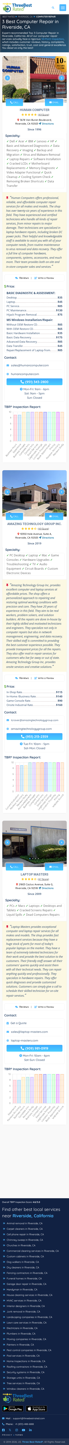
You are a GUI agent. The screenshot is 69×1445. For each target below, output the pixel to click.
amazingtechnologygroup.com (31, 729)
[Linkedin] (30, 1430)
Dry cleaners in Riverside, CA (22, 1267)
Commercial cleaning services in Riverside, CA (32, 1250)
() (43, 114)
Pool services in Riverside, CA (23, 1355)
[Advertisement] (34, 1163)
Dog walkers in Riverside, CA (22, 1262)
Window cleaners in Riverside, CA (25, 1388)
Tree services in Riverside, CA (23, 1383)
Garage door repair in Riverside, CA (26, 1284)
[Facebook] (3, 1430)
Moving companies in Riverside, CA (26, 1339)
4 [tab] (38, 94)
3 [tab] (35, 94)
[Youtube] (23, 1430)
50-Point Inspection (52, 39)
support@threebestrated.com (29, 1418)
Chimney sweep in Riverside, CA (24, 1239)
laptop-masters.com (24, 1040)
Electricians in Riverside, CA (22, 1328)
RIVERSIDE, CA (25, 16)
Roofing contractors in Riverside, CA (26, 1366)
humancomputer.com (25, 374)
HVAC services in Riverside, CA (23, 1300)
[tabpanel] (34, 79)
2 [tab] (32, 94)
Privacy (7, 1435)
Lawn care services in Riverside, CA (26, 1322)
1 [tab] (29, 94)
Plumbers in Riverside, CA (20, 1333)
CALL (16, 102)
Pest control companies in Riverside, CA (28, 1350)
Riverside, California (33, 1215)
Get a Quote (19, 1023)
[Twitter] (10, 1430)
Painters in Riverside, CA (20, 1344)
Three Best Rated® (32, 1441)
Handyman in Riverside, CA (21, 1289)
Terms (19, 1435)
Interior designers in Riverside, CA (25, 1306)
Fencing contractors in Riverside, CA (26, 1273)
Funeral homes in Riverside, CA (24, 1278)
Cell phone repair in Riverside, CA (25, 1234)
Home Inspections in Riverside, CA (25, 1361)
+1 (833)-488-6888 (24, 1424)
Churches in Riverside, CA (20, 1245)
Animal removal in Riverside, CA (24, 1223)
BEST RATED (8, 16)
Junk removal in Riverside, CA (23, 1311)
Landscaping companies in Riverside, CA (29, 1317)
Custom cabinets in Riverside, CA (25, 1256)
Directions (47, 123)
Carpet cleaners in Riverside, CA (24, 1228)
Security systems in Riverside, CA (25, 1372)
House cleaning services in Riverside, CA (29, 1295)
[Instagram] (16, 1430)
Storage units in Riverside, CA (23, 1377)
